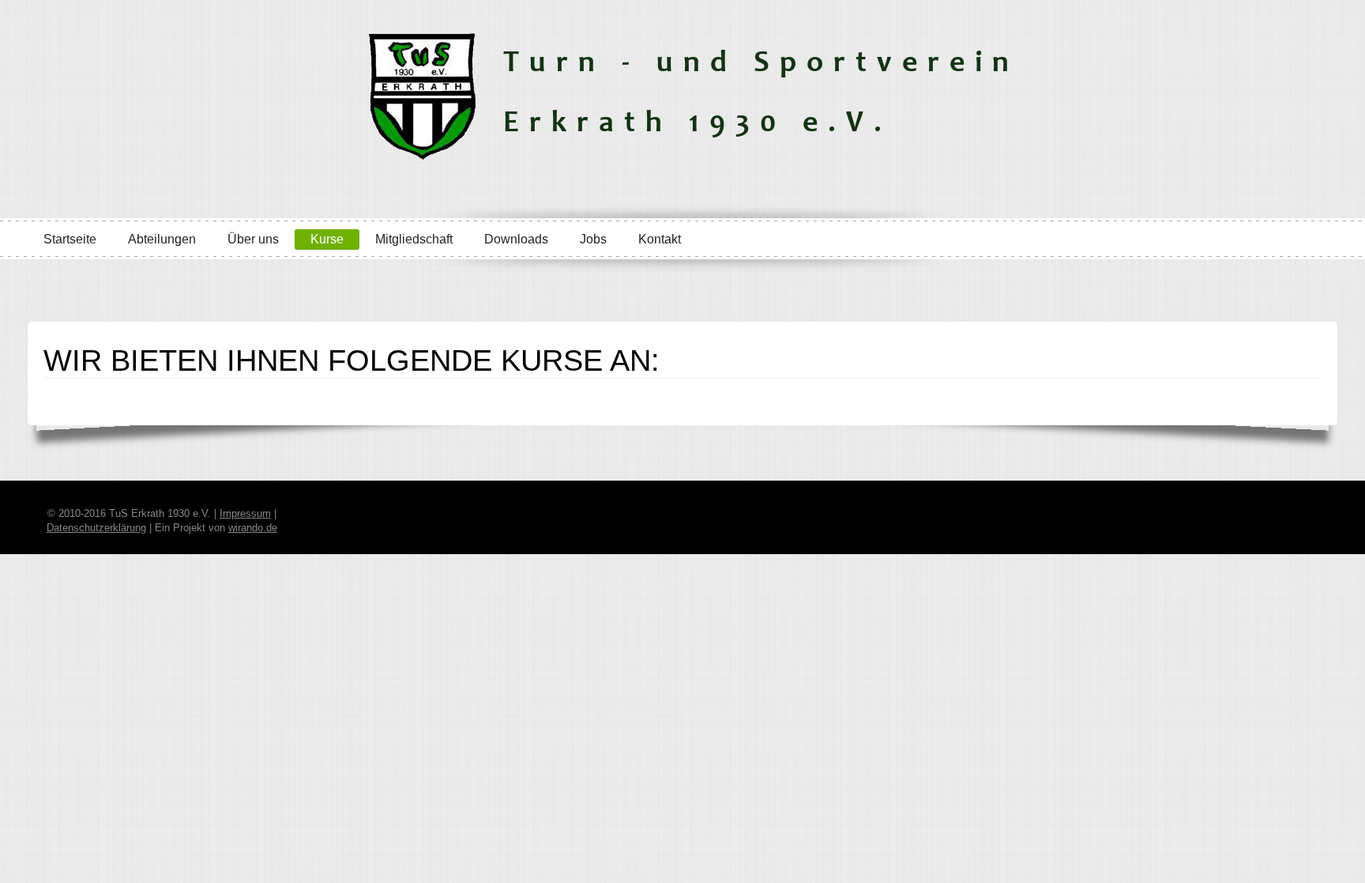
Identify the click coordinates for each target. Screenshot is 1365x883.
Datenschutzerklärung (96, 528)
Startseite (69, 239)
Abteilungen (162, 239)
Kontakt (659, 239)
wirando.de (252, 528)
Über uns (253, 239)
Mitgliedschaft (414, 239)
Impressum (245, 513)
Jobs (593, 239)
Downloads (516, 239)
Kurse (327, 239)
